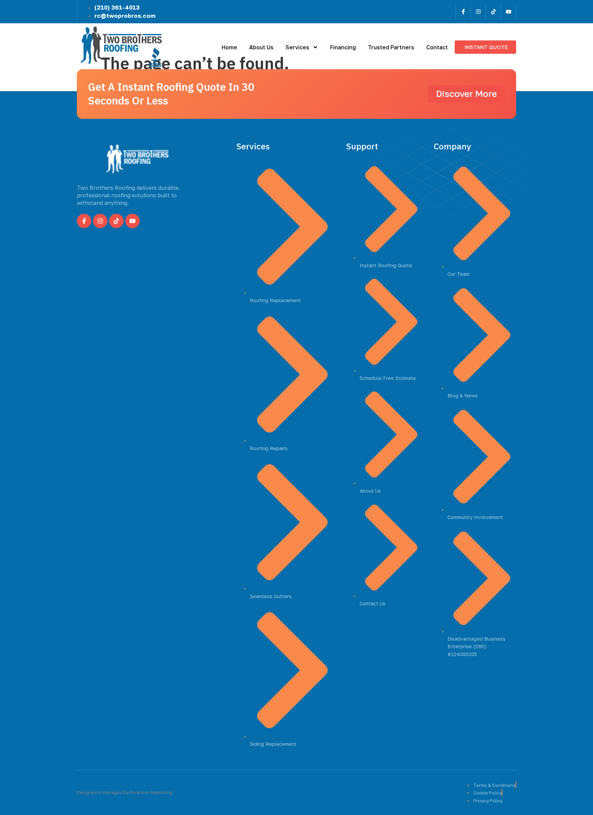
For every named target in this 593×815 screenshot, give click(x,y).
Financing (343, 47)
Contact (437, 47)
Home (229, 47)
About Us (261, 47)
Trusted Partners (391, 47)
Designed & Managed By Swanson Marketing (124, 792)
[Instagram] (478, 11)
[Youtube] (508, 11)
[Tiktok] (493, 11)
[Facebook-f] (462, 11)
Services (297, 47)
